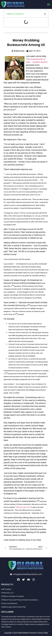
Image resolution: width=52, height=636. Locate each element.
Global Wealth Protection (27, 633)
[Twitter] (23, 579)
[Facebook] (18, 579)
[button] (48, 4)
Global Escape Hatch (23, 507)
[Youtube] (28, 579)
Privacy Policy (42, 633)
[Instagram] (33, 579)
